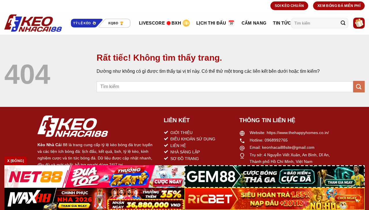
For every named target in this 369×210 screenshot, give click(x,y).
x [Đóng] (15, 161)
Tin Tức (282, 23)
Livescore (152, 23)
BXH (176, 23)
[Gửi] (343, 23)
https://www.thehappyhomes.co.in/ (298, 132)
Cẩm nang (254, 23)
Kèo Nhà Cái (49, 144)
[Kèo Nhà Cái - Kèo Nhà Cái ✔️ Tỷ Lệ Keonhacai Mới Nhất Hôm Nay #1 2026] (33, 23)
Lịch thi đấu (211, 23)
